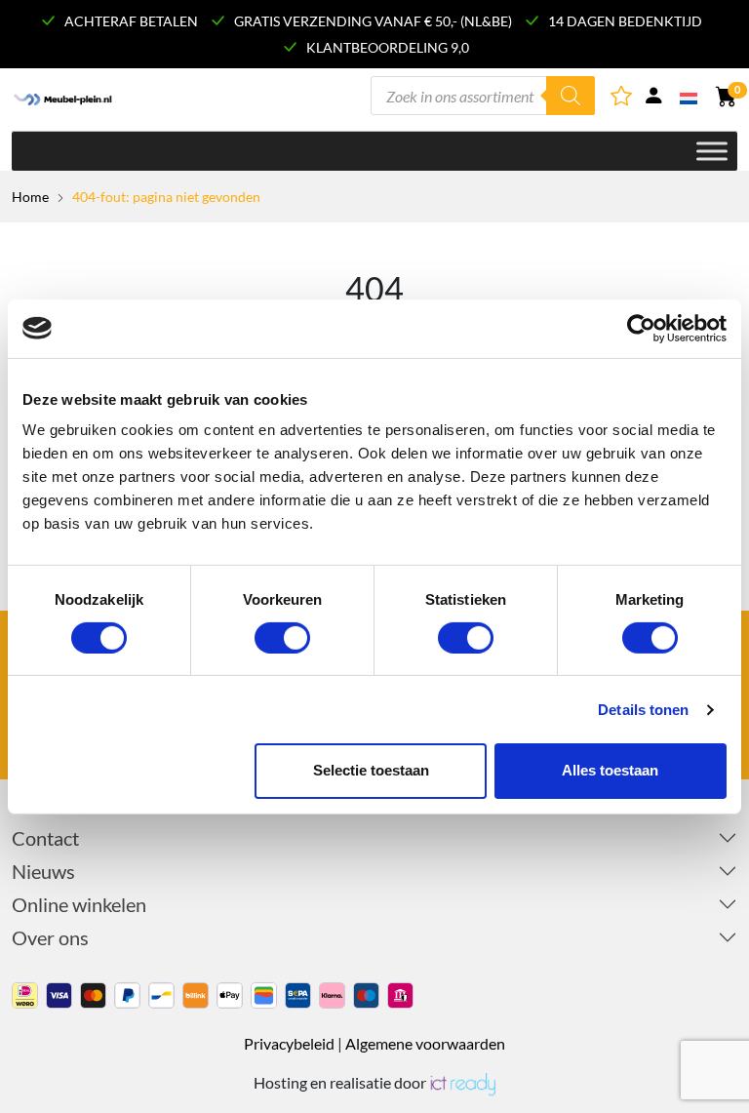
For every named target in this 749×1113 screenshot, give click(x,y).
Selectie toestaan (371, 770)
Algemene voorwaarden (425, 1043)
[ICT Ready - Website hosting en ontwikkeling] (462, 1082)
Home (30, 196)
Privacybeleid (289, 1043)
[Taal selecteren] (690, 96)
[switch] (282, 638)
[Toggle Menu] (712, 150)
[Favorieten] (623, 99)
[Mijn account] (653, 99)
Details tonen (643, 709)
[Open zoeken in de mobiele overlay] (483, 95)
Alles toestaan (610, 770)
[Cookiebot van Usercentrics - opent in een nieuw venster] (641, 327)
